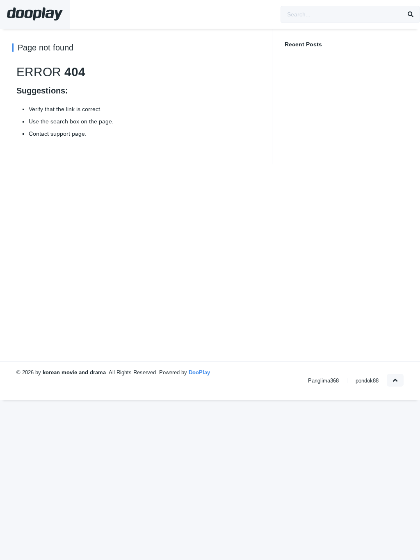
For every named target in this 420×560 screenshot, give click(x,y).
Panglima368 (323, 381)
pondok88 (367, 381)
